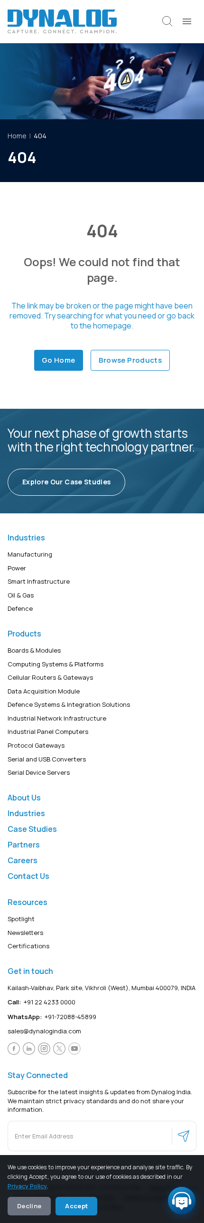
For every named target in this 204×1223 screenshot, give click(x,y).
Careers (22, 860)
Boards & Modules (34, 650)
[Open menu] (186, 21)
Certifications (28, 946)
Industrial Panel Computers (48, 731)
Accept (76, 1206)
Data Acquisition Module (44, 691)
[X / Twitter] (59, 1048)
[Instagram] (44, 1048)
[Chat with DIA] (181, 1200)
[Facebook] (14, 1048)
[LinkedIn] (29, 1048)
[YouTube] (74, 1048)
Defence (20, 608)
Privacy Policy (27, 1186)
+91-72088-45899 (52, 1016)
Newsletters (25, 932)
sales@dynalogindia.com (44, 1031)
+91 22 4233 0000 (41, 1002)
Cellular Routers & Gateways (50, 677)
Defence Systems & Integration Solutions (69, 704)
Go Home (58, 360)
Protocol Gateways (36, 745)
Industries (26, 813)
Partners (24, 844)
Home (17, 135)
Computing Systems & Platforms (55, 664)
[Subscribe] (183, 1136)
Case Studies (32, 829)
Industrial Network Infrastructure (57, 718)
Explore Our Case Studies (66, 481)
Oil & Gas (21, 595)
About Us (24, 797)
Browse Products (130, 360)
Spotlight (21, 919)
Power (17, 568)
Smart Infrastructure (39, 581)
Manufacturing (30, 554)
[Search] (167, 21)
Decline (29, 1206)
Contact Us (28, 876)
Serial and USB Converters (47, 759)
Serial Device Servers (39, 772)
